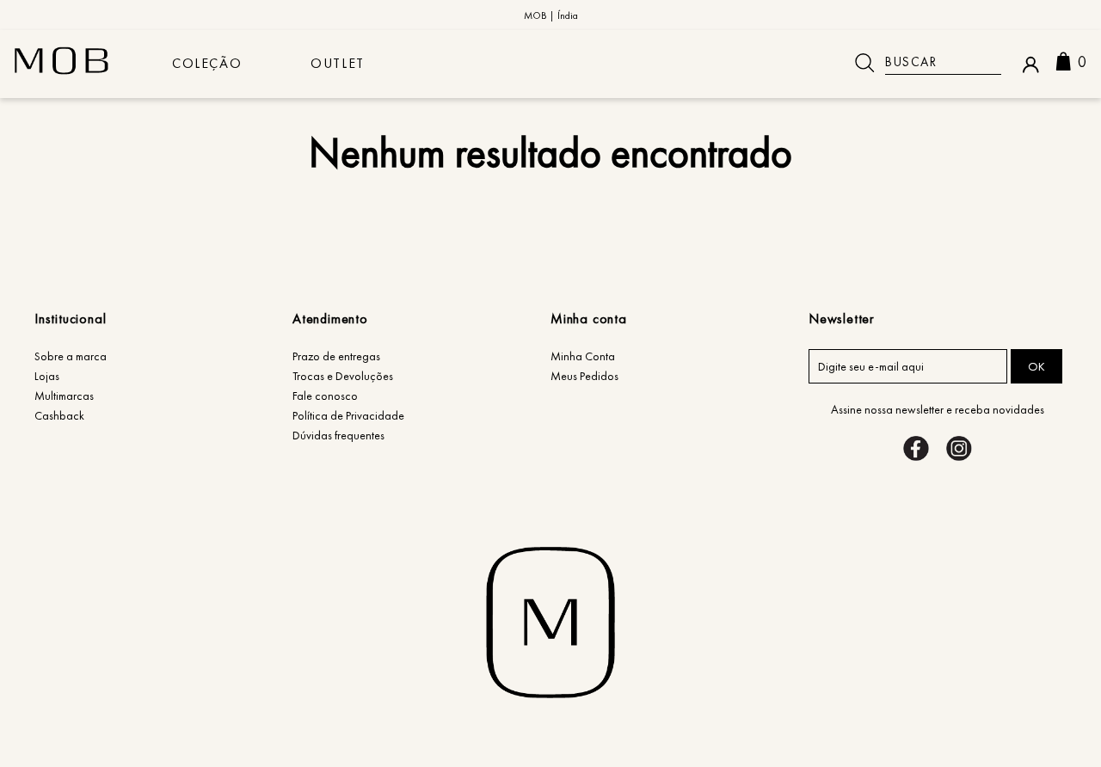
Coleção (207, 63)
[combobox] (921, 63)
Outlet (338, 63)
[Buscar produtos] (864, 63)
